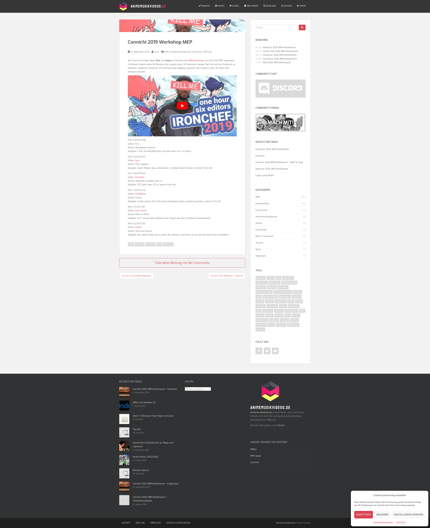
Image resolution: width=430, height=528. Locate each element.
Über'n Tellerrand (264, 236)
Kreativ (283, 306)
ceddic (138, 227)
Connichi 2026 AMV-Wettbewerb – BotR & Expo (279, 162)
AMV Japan (255, 455)
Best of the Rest (270, 296)
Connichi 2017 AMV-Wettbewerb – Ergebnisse (155, 483)
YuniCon (260, 329)
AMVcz (253, 449)
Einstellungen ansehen (408, 514)
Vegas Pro (281, 325)
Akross (270, 278)
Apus (137, 160)
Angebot (271, 287)
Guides (235, 6)
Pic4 (137, 143)
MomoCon (267, 310)
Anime (258, 223)
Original (260, 315)
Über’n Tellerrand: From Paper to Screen (153, 415)
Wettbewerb (293, 325)
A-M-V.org (261, 278)
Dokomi (269, 301)
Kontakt (126, 522)
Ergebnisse (280, 301)
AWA (259, 296)
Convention (196, 51)
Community (261, 210)
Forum (302, 6)
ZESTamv (207, 51)
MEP (159, 244)
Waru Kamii (140, 210)
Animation (282, 287)
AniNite (297, 292)
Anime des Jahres (264, 292)
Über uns (140, 522)
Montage (279, 310)
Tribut (271, 325)
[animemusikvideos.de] (270, 395)
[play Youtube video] (182, 105)
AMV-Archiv (288, 278)
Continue (260, 155)
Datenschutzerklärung (383, 522)
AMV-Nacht (274, 282)
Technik (259, 242)
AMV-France (262, 282)
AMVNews (261, 287)
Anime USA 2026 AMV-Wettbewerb (280, 51)
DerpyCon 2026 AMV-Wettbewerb (279, 54)
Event (290, 301)
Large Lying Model (264, 175)
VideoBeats (140, 193)
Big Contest (285, 296)
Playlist (269, 315)
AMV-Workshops (196, 60)
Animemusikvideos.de (180, 51)
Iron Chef (150, 244)
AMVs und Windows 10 (144, 402)
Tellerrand (261, 325)
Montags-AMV (291, 310)
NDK (302, 310)
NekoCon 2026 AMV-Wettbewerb (279, 47)
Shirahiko (139, 177)
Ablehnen (382, 514)
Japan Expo (272, 306)
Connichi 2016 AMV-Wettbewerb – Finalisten (155, 388)
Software (274, 320)
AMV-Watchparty (289, 282)
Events (221, 6)
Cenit (156, 51)
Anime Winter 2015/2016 (145, 456)
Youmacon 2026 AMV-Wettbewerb (280, 58)
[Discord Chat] (280, 89)
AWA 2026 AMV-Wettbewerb (277, 62)
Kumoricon (293, 306)
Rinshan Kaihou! (141, 470)
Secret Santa (262, 320)
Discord (287, 6)
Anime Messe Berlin (283, 292)
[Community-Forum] (280, 123)
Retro (287, 315)
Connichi (139, 244)
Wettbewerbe (262, 203)
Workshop (168, 244)
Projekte (205, 6)
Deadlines (270, 6)
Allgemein (260, 255)
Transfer (137, 429)
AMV (167, 51)
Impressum (401, 522)
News (258, 249)
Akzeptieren (363, 514)
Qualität (278, 315)
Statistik (284, 320)
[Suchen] (302, 27)
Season (296, 315)
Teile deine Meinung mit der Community (182, 263)
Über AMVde (252, 6)
